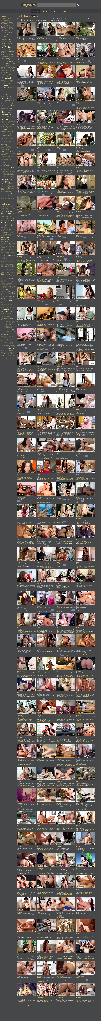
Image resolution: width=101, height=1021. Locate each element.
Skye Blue (7, 343)
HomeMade (10, 43)
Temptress (10, 350)
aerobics (61, 740)
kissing (12, 157)
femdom (3, 143)
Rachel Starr (4, 321)
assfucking (10, 102)
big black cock (5, 108)
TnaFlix (9, 73)
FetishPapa (5, 34)
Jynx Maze (4, 280)
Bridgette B (8, 241)
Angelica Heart (10, 222)
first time (86, 676)
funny (2, 146)
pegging (42, 1001)
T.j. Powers (9, 349)
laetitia (38, 240)
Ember (10, 260)
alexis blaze (62, 893)
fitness (51, 957)
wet (8, 198)
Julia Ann (12, 279)
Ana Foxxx (4, 220)
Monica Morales (9, 306)
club (89, 349)
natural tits (8, 171)
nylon (45, 325)
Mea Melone (4, 300)
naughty (3, 173)
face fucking (10, 138)
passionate (4, 177)
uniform (65, 106)
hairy (2, 149)
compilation (8, 122)
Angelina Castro (5, 224)
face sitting (72, 303)
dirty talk (65, 391)
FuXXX (11, 36)
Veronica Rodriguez (10, 357)
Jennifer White (6, 274)
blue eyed (82, 696)
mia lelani (73, 916)
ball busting (22, 675)
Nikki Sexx (3, 315)
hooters (13, 153)
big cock (71, 62)
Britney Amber (6, 243)
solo (2, 190)
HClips (13, 38)
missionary (5, 170)
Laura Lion (9, 290)
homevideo (7, 153)
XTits (10, 83)
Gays (54, 11)
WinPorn (7, 82)
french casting (32, 20)
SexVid (12, 69)
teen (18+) (10, 193)
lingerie (3, 162)
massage (3, 164)
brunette (4, 119)
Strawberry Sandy (9, 345)
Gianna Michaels (9, 264)
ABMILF (3, 22)
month (38, 16)
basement (22, 894)
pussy (7, 182)
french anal (51, 19)
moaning (11, 170)
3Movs (8, 19)
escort (23, 809)
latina (7, 159)
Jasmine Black (5, 269)
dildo (10, 133)
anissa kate (77, 19)
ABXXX (9, 22)
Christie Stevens (9, 252)
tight (6, 195)
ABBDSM (4, 20)
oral (8, 174)
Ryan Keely (9, 327)
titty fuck (9, 195)
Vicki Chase (4, 358)
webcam (3, 198)
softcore (12, 188)
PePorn (3, 60)
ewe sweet (64, 173)
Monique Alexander (6, 307)
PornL (8, 63)
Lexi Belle (6, 291)
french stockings (42, 20)
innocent (64, 304)
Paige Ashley (11, 316)
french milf (57, 19)
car (47, 63)
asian (7, 100)
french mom (84, 19)
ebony (10, 136)
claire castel (85, 349)
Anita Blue (4, 227)
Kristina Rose (4, 287)
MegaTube (5, 56)
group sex (9, 147)
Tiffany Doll (4, 352)
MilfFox (11, 56)
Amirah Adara (9, 218)
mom (3, 171)
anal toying (84, 170)
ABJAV (9, 20)
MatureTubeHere (7, 54)
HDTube (3, 41)
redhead (3, 183)
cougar (3, 124)
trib (63, 917)
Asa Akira (9, 229)
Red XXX (11, 321)
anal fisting (44, 544)
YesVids (3, 89)
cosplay (45, 150)
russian (12, 185)
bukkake (78, 830)
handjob (7, 149)
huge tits (3, 154)
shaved (9, 186)
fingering (4, 145)
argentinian (46, 720)
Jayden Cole (9, 270)
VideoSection (7, 78)
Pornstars (45, 11)
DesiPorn (12, 29)
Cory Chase (6, 255)
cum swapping (85, 809)
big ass (12, 106)
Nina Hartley (10, 315)
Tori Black (9, 352)
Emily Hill (4, 261)
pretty (86, 501)
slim (87, 62)
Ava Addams (9, 234)
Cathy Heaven (10, 247)
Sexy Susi (8, 337)
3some (9, 96)
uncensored (4, 196)
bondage (3, 116)
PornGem (4, 62)
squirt (6, 190)
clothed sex (87, 937)
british (6, 117)
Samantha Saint (5, 329)
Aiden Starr (8, 208)
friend (12, 144)
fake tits (7, 140)
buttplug (38, 391)
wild (2, 199)
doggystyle (5, 135)
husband (9, 154)
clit (63, 280)
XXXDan (5, 86)
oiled (2, 174)
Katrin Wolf (4, 284)
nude (11, 173)
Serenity (3, 337)
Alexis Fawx (6, 213)
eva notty (32, 304)
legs (11, 159)
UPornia (8, 76)
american (11, 98)
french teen (20, 20)
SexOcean (11, 67)
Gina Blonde (5, 266)
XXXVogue (5, 87)
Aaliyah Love (5, 206)
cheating (3, 121)
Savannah (4, 334)
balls (45, 522)
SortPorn (11, 70)
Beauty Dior (6, 238)
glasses (67, 129)
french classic (69, 19)
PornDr (8, 60)
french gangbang (58, 20)
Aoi (8, 227)
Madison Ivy (4, 296)
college (3, 122)
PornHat (10, 62)
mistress (62, 393)
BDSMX (13, 25)
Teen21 (3, 73)
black (9, 112)
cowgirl (12, 124)
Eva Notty (3, 263)
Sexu (8, 69)
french (9, 144)
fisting (44, 546)
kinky (8, 157)
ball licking (50, 62)
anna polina (50, 20)
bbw (13, 104)
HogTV (3, 43)
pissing (13, 177)
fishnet (72, 434)
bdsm (2, 106)
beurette (26, 20)
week (43, 16)
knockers (3, 159)
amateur (4, 98)
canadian (67, 215)
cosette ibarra (29, 39)
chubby (8, 121)
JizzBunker (6, 47)
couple (7, 124)
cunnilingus (11, 130)
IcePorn (3, 45)
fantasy (11, 140)
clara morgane (27, 150)
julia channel (70, 259)
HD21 (2, 40)
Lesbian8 (9, 49)
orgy (2, 176)
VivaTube (10, 80)
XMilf (2, 83)
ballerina (58, 371)
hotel (43, 786)
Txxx (9, 74)
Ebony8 (9, 30)
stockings (11, 190)
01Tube (3, 19)
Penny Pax (4, 318)
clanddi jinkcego (44, 435)
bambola (85, 522)
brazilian (87, 696)
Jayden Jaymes (5, 272)
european (4, 138)
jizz (2, 157)
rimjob (11, 183)
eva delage (78, 435)
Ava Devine (4, 235)
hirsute (21, 172)
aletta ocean (22, 84)
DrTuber (4, 30)
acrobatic (42, 39)
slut (2, 188)
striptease (4, 191)
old (5, 174)
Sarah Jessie (8, 331)
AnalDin (11, 24)
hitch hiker (43, 128)
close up (12, 121)
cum (2, 128)
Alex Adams (8, 209)
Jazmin (13, 272)
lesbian (3, 161)
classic (21, 61)
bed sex (28, 105)
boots (25, 192)
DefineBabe (4, 29)
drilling (26, 589)
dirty (52, 478)
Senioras (4, 67)
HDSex (8, 40)
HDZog (9, 41)
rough (7, 185)
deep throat (59, 173)
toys (13, 195)
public (3, 182)
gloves (25, 873)
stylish (90, 62)
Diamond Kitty (9, 258)
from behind (47, 195)
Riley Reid (8, 324)
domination (23, 959)
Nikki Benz (10, 313)
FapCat (9, 32)
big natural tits (9, 110)
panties (11, 176)
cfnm (77, 809)
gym (72, 1000)
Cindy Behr (11, 253)
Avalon (9, 235)
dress (66, 280)
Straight (35, 11)
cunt (2, 131)
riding (8, 183)
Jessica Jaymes (5, 275)
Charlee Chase (5, 250)
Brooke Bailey (9, 244)
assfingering (19, 370)
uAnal (13, 74)
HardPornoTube (5, 38)
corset (38, 171)
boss (38, 349)
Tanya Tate (4, 350)
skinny (13, 186)
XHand (12, 82)
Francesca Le (10, 263)
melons (8, 168)
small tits (7, 188)
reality (12, 182)
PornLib (13, 63)
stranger (38, 632)
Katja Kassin (9, 283)
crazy (64, 172)
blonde (4, 114)
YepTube (12, 87)
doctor (57, 806)
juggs (5, 157)
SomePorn (4, 70)
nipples (7, 173)
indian (13, 154)
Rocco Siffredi (5, 326)
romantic (3, 185)
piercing (9, 177)
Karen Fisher (8, 281)
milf (12, 168)
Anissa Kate (9, 226)
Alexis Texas (9, 215)
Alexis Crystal (6, 211)
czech (72, 172)
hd (10, 151)
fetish (8, 143)
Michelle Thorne (5, 304)
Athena (6, 232)
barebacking (9, 104)
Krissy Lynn (11, 286)
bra (54, 170)
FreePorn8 (4, 36)
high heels (83, 62)
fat (14, 140)
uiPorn (3, 76)
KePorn (3, 49)
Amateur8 (4, 24)
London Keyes (9, 295)
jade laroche (39, 893)
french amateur (43, 19)
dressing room (64, 479)
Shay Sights (8, 340)
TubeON (4, 74)
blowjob (10, 114)
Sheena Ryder (5, 342)
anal (2, 100)
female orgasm (7, 141)
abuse (41, 588)
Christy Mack (4, 253)
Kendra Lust (10, 284)
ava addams (82, 150)
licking (9, 161)
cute (9, 131)
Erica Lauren (10, 261)
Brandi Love (5, 239)
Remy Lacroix (4, 323)
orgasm (12, 174)
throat (2, 195)
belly (89, 608)
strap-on (93, 456)
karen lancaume (86, 218)
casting (11, 119)
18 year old (4, 96)
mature (3, 168)
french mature (34, 19)
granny (66, 655)
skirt (66, 393)
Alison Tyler (4, 216)
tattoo (3, 193)
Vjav (2, 82)
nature (13, 171)
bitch (45, 478)
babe (3, 104)
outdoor (6, 176)
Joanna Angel (8, 277)
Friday (2, 264)
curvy (5, 131)
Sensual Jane (9, 336)
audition (85, 1000)
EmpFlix (3, 32)
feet (2, 141)
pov (10, 179)
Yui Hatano (10, 358)
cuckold (10, 126)
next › (29, 1005)
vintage (9, 196)
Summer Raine (5, 347)
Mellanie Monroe (9, 303)
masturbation (5, 166)
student (89, 501)
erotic (48, 239)
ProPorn (10, 65)
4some (21, 741)
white (10, 198)
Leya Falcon (9, 293)
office (72, 565)
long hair (8, 162)
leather (57, 393)
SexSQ (3, 69)
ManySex (10, 51)
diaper (60, 852)
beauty (7, 106)
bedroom (45, 850)
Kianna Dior (4, 286)
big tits (4, 112)
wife (14, 198)
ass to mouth (71, 41)
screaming (3, 186)
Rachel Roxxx (9, 320)
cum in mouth (8, 128)
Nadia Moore (5, 310)
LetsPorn (3, 51)
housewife (52, 567)
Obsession (3, 316)
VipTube (3, 80)
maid (57, 106)
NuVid (3, 58)
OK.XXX (9, 58)
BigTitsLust (9, 27)
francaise (90, 19)
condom (43, 106)
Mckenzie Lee (10, 298)
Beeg (3, 27)
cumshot (4, 130)
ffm (42, 546)
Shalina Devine (6, 339)
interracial (4, 156)
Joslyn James (4, 278)
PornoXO (4, 65)
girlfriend (3, 147)
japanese (10, 156)
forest (18, 284)
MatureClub (5, 53)
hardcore (5, 151)
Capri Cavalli (5, 246)
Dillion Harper (4, 260)
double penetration (80, 523)
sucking (9, 191)
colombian (69, 631)
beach (25, 171)
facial (2, 140)
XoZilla (6, 83)
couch (71, 325)
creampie (4, 126)
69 (20, 631)
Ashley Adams (5, 230)
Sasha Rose (10, 333)
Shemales (64, 11)
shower (45, 479)
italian (62, 19)
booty (7, 116)
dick (7, 133)
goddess (50, 304)
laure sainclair (64, 938)
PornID (3, 63)
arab (66, 105)
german (12, 146)
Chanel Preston (6, 249)
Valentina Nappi (9, 354)
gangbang (7, 146)
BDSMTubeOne (5, 25)
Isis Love (10, 268)
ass (10, 100)
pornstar (4, 179)
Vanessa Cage (5, 355)
